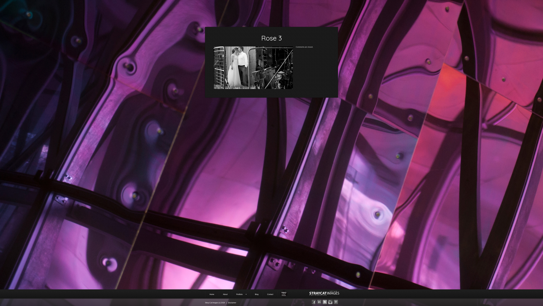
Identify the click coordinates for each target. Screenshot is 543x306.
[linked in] (319, 301)
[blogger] (325, 301)
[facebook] (314, 301)
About (225, 294)
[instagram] (330, 301)
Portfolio (237, 294)
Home (212, 294)
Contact (270, 294)
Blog (256, 294)
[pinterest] (336, 301)
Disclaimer (232, 303)
